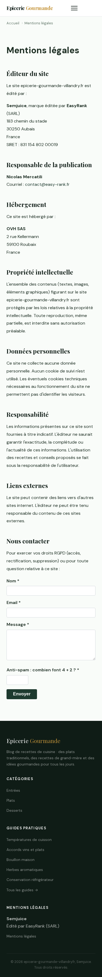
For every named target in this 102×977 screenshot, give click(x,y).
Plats (11, 800)
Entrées (13, 790)
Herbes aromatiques (25, 869)
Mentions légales (21, 936)
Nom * (13, 581)
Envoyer (21, 694)
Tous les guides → (22, 890)
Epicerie (30, 8)
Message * (18, 624)
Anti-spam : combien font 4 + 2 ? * (43, 670)
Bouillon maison (21, 859)
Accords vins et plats (25, 849)
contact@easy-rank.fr (47, 184)
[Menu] (74, 8)
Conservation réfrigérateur (30, 879)
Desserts (14, 810)
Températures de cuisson (29, 839)
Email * (14, 602)
